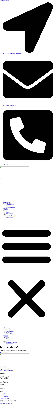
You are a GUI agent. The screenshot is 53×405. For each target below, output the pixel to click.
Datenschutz (5, 396)
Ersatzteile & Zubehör (10, 207)
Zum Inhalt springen (4, 0)
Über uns (8, 212)
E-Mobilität (5, 209)
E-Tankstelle (5, 208)
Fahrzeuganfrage (6, 202)
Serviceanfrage (9, 205)
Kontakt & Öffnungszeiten (11, 215)
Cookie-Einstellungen (4, 398)
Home (4, 200)
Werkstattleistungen (10, 204)
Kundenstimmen (9, 213)
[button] (26, 272)
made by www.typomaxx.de (6, 403)
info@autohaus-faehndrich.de (6, 370)
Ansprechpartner (9, 217)
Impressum (5, 395)
